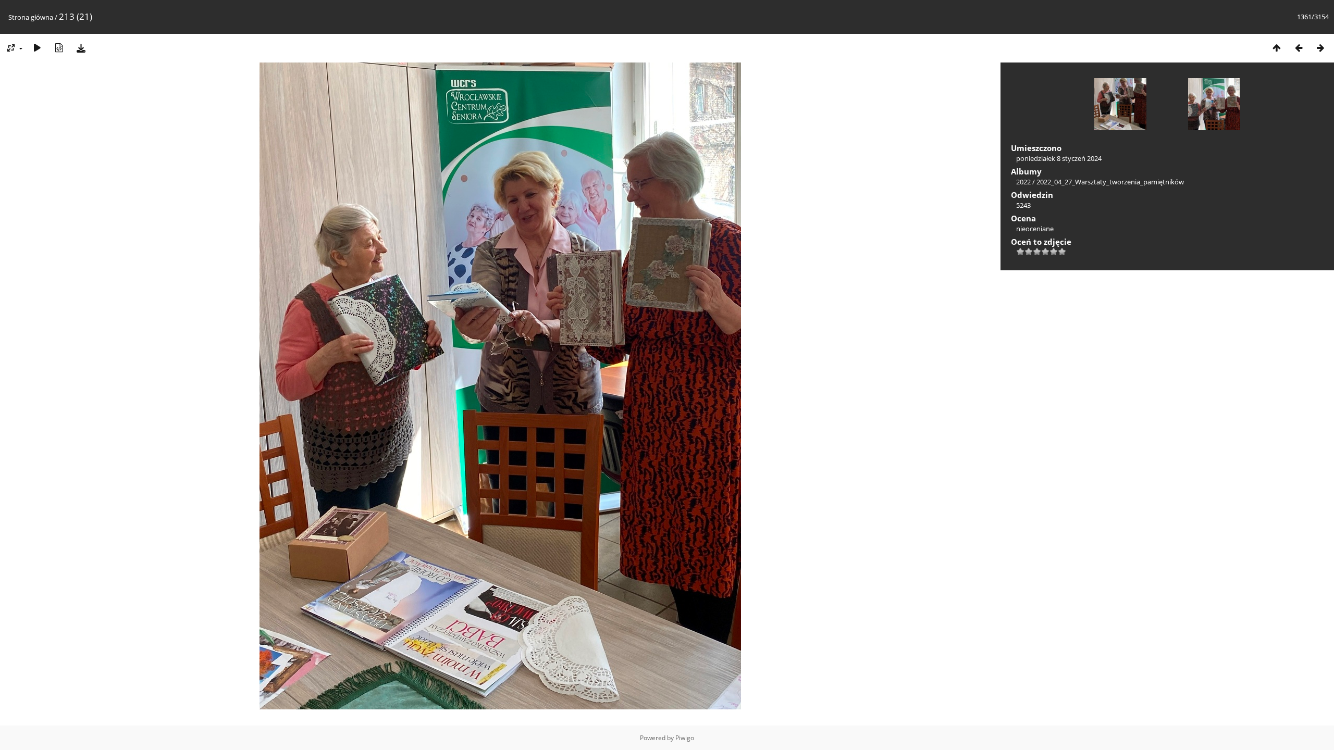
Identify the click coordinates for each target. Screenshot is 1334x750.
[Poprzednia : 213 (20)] (1299, 48)
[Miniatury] (1277, 48)
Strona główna (30, 17)
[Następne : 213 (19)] (1320, 48)
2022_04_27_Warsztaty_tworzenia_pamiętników (1110, 181)
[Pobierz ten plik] (81, 48)
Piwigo (684, 737)
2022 (1023, 181)
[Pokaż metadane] (59, 48)
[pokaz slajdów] (37, 48)
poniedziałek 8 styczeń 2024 (1059, 158)
